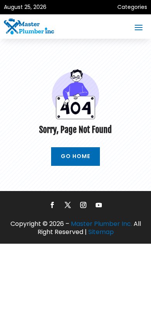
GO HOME (75, 156)
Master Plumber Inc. (101, 223)
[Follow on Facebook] (52, 205)
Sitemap (101, 231)
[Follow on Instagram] (83, 205)
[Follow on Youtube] (99, 205)
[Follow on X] (68, 205)
